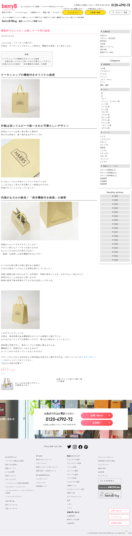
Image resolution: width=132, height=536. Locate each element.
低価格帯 (103, 178)
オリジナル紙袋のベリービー (12, 17)
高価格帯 (103, 184)
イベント (103, 77)
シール (69, 508)
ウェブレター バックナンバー (15, 487)
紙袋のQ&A (102, 468)
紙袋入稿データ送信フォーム (46, 471)
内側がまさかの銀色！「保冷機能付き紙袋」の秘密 (24, 64)
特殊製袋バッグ (41, 486)
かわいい (103, 142)
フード (102, 82)
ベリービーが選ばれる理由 (14, 461)
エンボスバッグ (41, 479)
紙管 (68, 500)
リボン (69, 504)
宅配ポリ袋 (71, 493)
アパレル (103, 74)
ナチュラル (104, 153)
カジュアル (104, 145)
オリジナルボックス (74, 497)
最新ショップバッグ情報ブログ (32, 17)
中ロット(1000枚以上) (108, 173)
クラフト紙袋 (71, 478)
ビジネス (103, 162)
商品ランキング (10, 476)
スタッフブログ (10, 479)
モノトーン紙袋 (72, 471)
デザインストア (41, 463)
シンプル (103, 150)
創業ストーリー (10, 468)
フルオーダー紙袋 (73, 482)
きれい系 (103, 156)
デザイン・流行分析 (107, 38)
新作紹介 (103, 41)
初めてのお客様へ (11, 464)
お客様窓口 (71, 523)
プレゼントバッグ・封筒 (75, 489)
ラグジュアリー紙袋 (74, 463)
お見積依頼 (71, 516)
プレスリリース (103, 464)
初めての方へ (7, 12)
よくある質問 (9, 472)
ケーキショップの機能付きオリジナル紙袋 (20, 59)
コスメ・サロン (106, 80)
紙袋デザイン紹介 (49, 17)
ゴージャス (104, 159)
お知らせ (103, 35)
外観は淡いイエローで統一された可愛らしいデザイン (28, 61)
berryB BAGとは (10, 457)
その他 (102, 68)
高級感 (102, 148)
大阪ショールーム (11, 508)
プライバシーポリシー (105, 457)
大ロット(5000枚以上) (108, 176)
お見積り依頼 (95, 11)
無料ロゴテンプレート (44, 459)
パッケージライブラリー (13, 497)
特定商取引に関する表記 (106, 461)
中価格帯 (103, 181)
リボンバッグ (40, 483)
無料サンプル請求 (73, 519)
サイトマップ (102, 476)
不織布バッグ (71, 485)
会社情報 (101, 472)
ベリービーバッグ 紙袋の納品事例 (17, 483)
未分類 (102, 44)
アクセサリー (105, 71)
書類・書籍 (104, 85)
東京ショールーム (107, 47)
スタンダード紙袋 (73, 459)
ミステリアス (105, 139)
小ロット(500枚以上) (108, 170)
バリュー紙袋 (71, 467)
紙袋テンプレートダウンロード (47, 467)
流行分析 (103, 49)
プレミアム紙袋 (72, 474)
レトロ (102, 136)
